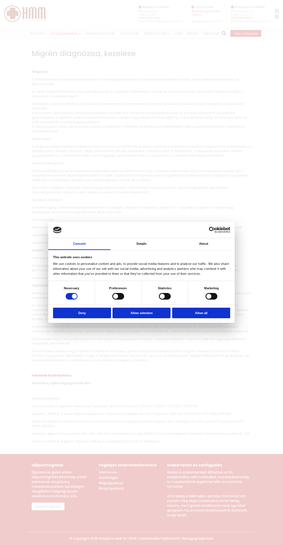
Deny (82, 313)
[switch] (118, 296)
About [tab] (203, 243)
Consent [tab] (79, 243)
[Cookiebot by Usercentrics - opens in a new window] (212, 230)
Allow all (201, 313)
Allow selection (142, 313)
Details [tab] (142, 243)
